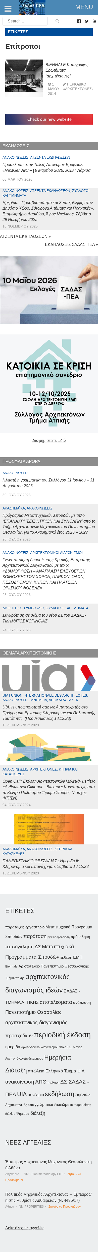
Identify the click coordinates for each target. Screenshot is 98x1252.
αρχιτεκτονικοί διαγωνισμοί (39, 1047)
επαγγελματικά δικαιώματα (50, 1104)
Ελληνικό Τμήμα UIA (64, 1071)
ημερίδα (12, 1046)
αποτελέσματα (56, 1002)
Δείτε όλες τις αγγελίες (24, 1228)
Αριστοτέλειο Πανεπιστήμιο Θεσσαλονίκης (54, 966)
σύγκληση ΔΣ (26, 946)
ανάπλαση (82, 1002)
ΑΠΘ (40, 1082)
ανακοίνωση (19, 1082)
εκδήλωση (59, 1094)
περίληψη (53, 1082)
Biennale (11, 966)
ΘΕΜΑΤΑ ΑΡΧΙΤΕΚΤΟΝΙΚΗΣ (30, 653)
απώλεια (36, 1071)
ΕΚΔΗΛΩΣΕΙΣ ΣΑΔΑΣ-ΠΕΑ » (71, 244)
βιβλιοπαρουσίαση (58, 936)
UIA (22, 1094)
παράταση (34, 936)
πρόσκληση (80, 937)
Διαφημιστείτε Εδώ (49, 440)
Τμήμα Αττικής (14, 978)
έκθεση (66, 957)
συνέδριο (36, 1094)
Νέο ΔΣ (63, 1047)
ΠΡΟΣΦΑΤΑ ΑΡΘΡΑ (21, 461)
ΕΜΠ (77, 957)
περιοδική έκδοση (62, 1035)
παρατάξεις (14, 927)
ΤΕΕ (8, 947)
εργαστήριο (34, 927)
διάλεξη (37, 1113)
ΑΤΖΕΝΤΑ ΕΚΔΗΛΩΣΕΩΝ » (25, 236)
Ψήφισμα (22, 1114)
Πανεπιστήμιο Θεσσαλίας (33, 1012)
